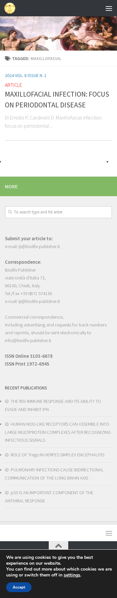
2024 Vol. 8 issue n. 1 (25, 75)
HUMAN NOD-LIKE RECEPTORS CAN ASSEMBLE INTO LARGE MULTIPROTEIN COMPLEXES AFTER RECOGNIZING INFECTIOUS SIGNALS (58, 432)
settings (72, 575)
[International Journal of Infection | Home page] (11, 8)
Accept (19, 587)
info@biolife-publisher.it (28, 340)
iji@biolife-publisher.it (39, 246)
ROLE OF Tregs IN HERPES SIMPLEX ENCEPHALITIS (57, 455)
